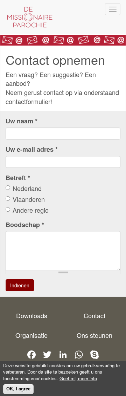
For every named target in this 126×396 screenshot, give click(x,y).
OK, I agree (18, 388)
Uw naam (21, 121)
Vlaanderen (29, 199)
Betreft (18, 177)
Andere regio (31, 210)
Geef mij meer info (78, 378)
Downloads (31, 315)
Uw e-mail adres (32, 149)
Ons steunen (94, 335)
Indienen (19, 285)
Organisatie (31, 335)
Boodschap (25, 224)
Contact (94, 315)
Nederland (27, 188)
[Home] (28, 17)
